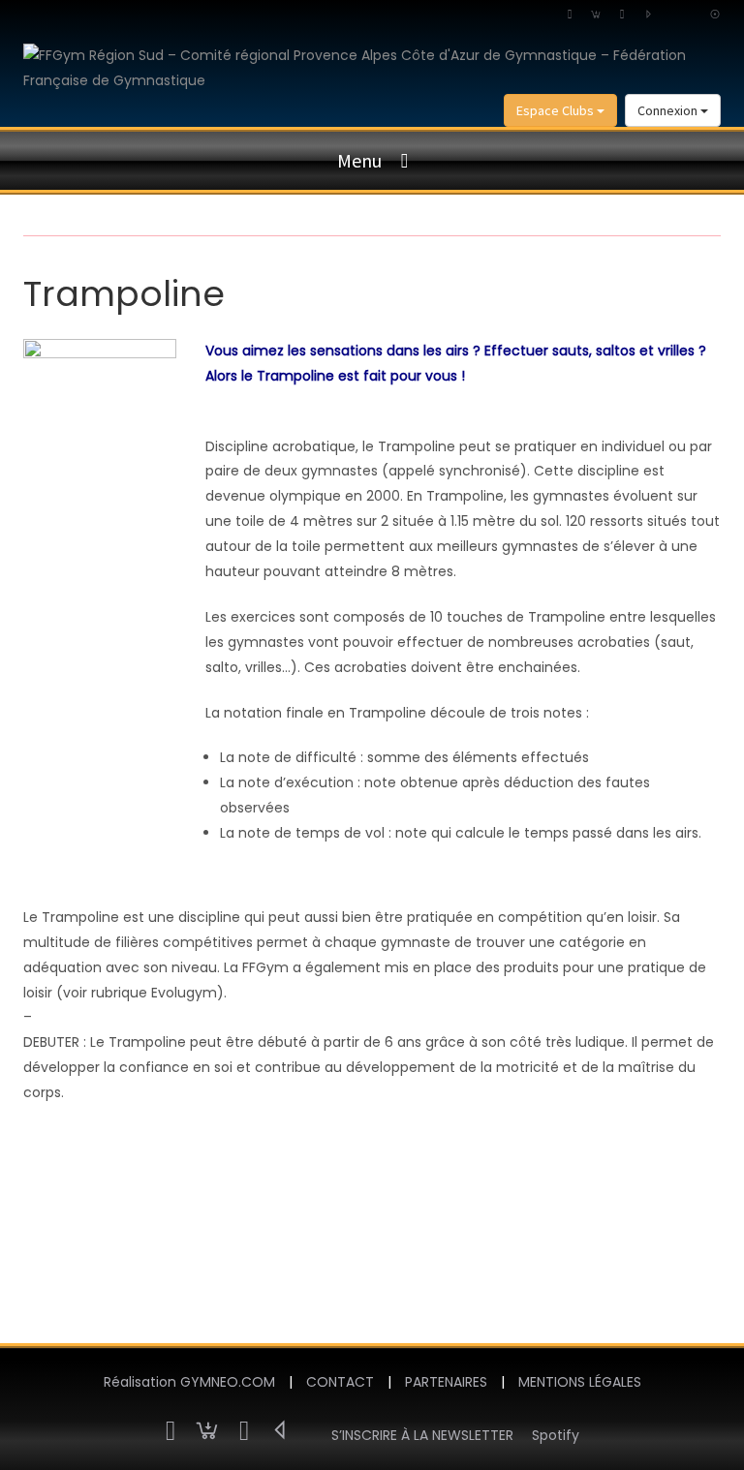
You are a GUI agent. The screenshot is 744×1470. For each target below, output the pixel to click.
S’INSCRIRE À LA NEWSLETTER (422, 1435)
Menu (359, 160)
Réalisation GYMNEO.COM (189, 1382)
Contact (340, 1382)
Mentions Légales (579, 1382)
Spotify (555, 1435)
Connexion (668, 110)
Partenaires (446, 1382)
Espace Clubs (556, 110)
